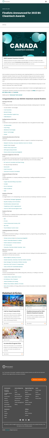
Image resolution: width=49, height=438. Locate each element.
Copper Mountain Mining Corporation (12, 181)
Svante (5, 134)
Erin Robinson (7, 279)
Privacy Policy (38, 398)
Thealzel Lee (7, 206)
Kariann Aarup (7, 147)
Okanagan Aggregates (15, 199)
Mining (16, 404)
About (5, 411)
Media (5, 415)
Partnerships (6, 404)
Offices (27, 409)
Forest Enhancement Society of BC (12, 223)
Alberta (26, 392)
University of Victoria (16, 257)
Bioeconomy (17, 400)
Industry (6, 398)
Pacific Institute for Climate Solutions (12, 242)
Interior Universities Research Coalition (13, 240)
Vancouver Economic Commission (12, 171)
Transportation (18, 398)
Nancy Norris (7, 286)
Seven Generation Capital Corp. (11, 114)
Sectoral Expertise (19, 388)
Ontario (26, 398)
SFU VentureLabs (8, 245)
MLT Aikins (5, 92)
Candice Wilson (7, 277)
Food (16, 390)
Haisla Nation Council (16, 277)
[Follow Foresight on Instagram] (26, 420)
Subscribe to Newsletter (38, 379)
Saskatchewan (28, 394)
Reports (37, 396)
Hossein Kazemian (8, 260)
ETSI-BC (6, 221)
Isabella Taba (7, 145)
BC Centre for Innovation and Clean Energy (14, 162)
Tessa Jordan (7, 266)
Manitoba (27, 396)
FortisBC (6, 184)
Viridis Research (7, 116)
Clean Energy (17, 394)
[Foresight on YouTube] (28, 420)
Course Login (38, 390)
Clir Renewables (8, 125)
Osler (9, 92)
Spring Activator (13, 150)
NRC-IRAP (6, 225)
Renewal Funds (15, 204)
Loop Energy (7, 127)
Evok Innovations (16, 201)
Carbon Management (19, 402)
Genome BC (7, 167)
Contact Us (6, 409)
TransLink (15, 92)
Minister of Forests (19, 283)
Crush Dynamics (7, 110)
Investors (6, 400)
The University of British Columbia (19, 262)
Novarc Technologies (9, 132)
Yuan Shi (6, 208)
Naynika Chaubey (8, 201)
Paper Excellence (8, 188)
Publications (38, 394)
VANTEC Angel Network (15, 206)
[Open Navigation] (46, 1)
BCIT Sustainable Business (17, 266)
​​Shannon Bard (7, 152)
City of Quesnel (14, 279)
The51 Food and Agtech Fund (15, 208)
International (27, 404)
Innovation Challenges (6, 391)
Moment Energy (7, 112)
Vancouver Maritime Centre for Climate (22, 143)
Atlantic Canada (28, 402)
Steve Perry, (7, 264)
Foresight (7, 430)
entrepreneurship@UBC (16, 152)
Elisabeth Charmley (8, 143)
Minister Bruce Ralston (9, 283)
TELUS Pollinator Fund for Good (11, 228)
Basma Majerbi (7, 257)
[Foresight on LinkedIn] (20, 420)
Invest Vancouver (8, 169)
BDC (5, 219)
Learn (36, 388)
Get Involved (7, 388)
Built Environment (18, 396)
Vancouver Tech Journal (16, 95)
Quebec (27, 400)
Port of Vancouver (8, 186)
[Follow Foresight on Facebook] (23, 420)
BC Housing (15, 281)
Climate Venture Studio (9, 238)
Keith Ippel (6, 150)
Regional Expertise (29, 388)
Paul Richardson (7, 204)
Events (36, 392)
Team (5, 417)
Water (16, 392)
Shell (5, 191)
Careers (6, 413)
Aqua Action (14, 147)
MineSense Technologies (9, 130)
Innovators (6, 402)
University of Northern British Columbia (22, 260)
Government (7, 396)
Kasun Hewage (7, 262)
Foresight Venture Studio (8, 394)
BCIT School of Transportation (17, 264)
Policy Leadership (7, 406)
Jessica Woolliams (8, 281)
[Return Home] (6, 1)
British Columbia (28, 390)
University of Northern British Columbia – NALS (14, 247)
